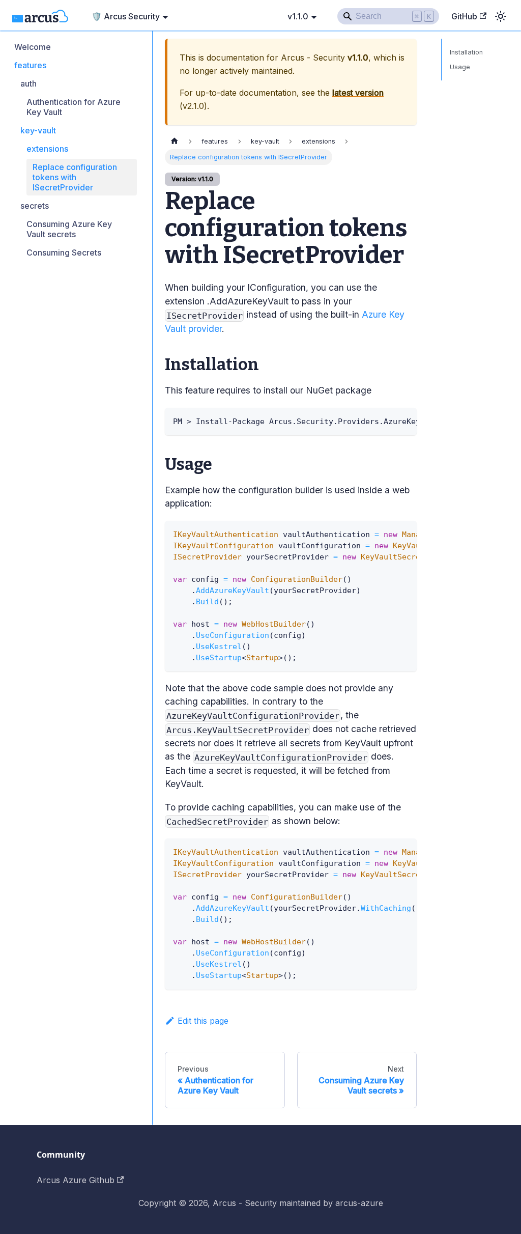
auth (28, 83)
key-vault (38, 130)
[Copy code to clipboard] (404, 420)
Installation (466, 52)
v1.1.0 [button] (297, 16)
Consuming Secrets (63, 252)
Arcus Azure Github (75, 1180)
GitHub (464, 16)
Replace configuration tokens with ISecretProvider (75, 177)
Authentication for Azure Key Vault (73, 107)
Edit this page (203, 1021)
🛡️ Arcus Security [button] (126, 16)
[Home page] (174, 141)
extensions (47, 149)
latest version (358, 93)
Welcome (32, 47)
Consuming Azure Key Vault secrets (69, 229)
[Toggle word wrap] (385, 420)
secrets (34, 206)
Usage (460, 67)
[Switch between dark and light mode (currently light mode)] (501, 16)
